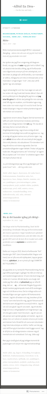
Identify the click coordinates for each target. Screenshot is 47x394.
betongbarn (35, 353)
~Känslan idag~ (29, 37)
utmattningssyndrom (11, 198)
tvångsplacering (26, 365)
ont (38, 179)
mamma (33, 179)
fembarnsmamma (9, 176)
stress (30, 188)
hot (31, 176)
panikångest (11, 182)
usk (17, 195)
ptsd (15, 188)
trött (30, 192)
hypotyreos (7, 179)
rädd (19, 188)
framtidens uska (23, 176)
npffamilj (21, 359)
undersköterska (9, 195)
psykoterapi (37, 34)
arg (14, 353)
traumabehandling (20, 192)
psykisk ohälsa (23, 34)
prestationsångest (24, 182)
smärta (24, 188)
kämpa (19, 179)
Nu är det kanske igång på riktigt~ (21, 217)
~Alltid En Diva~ (23, 6)
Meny (25, 20)
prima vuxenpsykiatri (11, 362)
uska (21, 195)
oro (4, 182)
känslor (26, 179)
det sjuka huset (34, 173)
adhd (10, 173)
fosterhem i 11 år (31, 356)
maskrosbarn (9, 34)
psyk (17, 185)
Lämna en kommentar (11, 201)
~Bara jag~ (16, 37)
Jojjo (14, 44)
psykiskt (35, 185)
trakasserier (7, 192)
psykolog (30, 362)
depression (23, 173)
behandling (26, 353)
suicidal (7, 37)
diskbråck (6, 356)
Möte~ (6, 40)
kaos (14, 179)
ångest (15, 173)
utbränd (27, 195)
